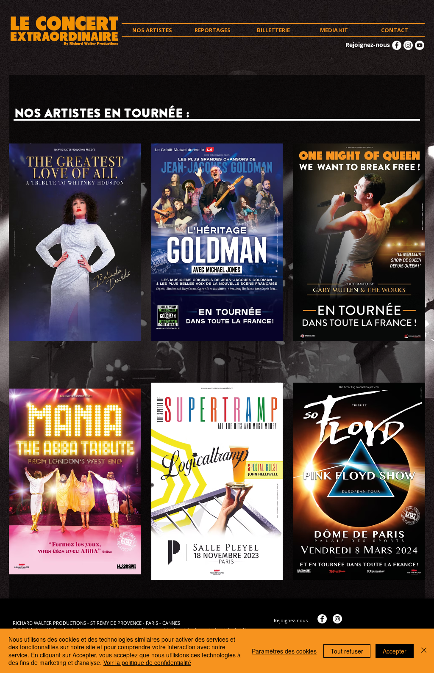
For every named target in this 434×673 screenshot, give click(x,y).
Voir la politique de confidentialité (147, 662)
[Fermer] (424, 650)
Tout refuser (347, 651)
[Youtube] (419, 45)
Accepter (394, 651)
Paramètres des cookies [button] (284, 651)
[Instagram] (408, 45)
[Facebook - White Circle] (396, 45)
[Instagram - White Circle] (337, 618)
